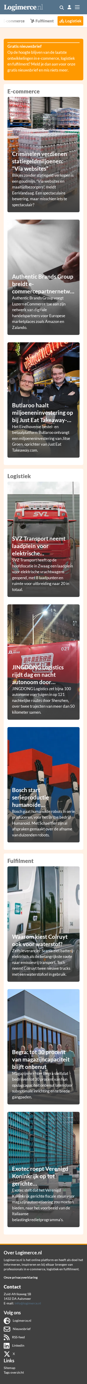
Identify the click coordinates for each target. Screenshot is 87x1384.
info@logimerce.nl (28, 1303)
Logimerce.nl (21, 1320)
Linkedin (17, 1345)
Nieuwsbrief (21, 1329)
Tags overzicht (14, 1372)
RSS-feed (18, 1337)
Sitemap (9, 1368)
